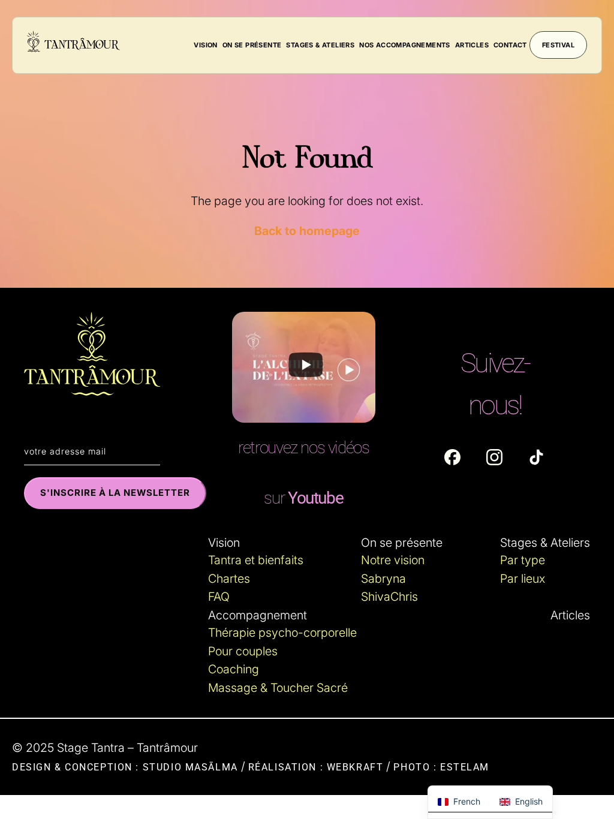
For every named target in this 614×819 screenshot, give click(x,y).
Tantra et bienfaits (255, 560)
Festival (558, 45)
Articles (472, 45)
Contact (510, 45)
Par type (522, 560)
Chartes (229, 578)
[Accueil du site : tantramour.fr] (73, 43)
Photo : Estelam (441, 767)
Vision (205, 45)
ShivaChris (389, 596)
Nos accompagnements (404, 45)
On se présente (252, 45)
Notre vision (393, 560)
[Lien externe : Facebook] (452, 457)
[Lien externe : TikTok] (536, 457)
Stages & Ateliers (320, 45)
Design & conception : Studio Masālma (125, 767)
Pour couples (243, 651)
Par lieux (522, 578)
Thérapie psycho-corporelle (282, 632)
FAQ (219, 596)
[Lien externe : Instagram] (494, 457)
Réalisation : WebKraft (316, 767)
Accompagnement (257, 615)
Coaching (233, 669)
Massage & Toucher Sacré (278, 688)
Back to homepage (307, 231)
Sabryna (383, 578)
